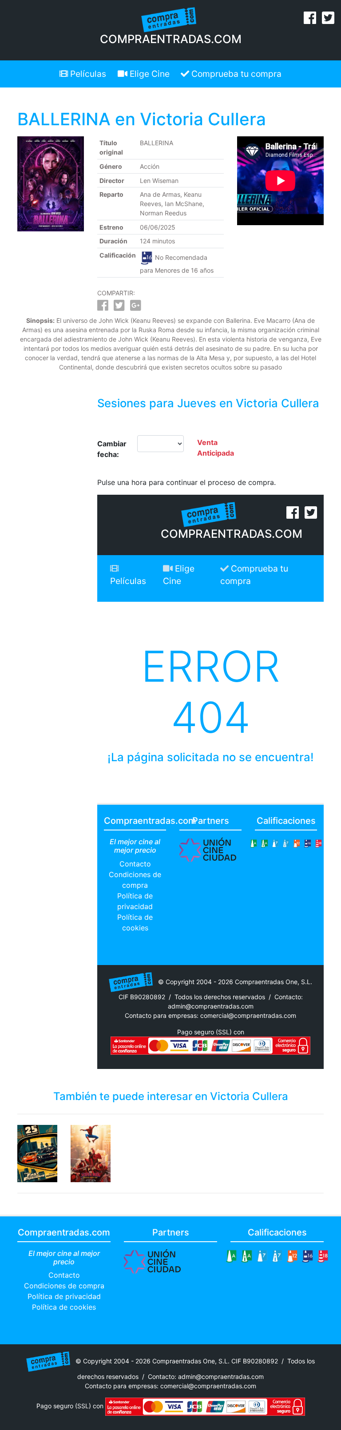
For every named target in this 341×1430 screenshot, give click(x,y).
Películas (87, 73)
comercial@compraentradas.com (248, 1015)
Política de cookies (64, 1307)
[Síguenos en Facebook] (310, 20)
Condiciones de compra (64, 1285)
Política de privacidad (64, 1296)
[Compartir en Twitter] (119, 307)
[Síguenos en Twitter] (328, 20)
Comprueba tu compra (235, 73)
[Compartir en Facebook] (102, 307)
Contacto (135, 863)
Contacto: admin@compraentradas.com (206, 1376)
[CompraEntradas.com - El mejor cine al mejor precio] (169, 19)
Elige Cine (148, 73)
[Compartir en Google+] (135, 307)
